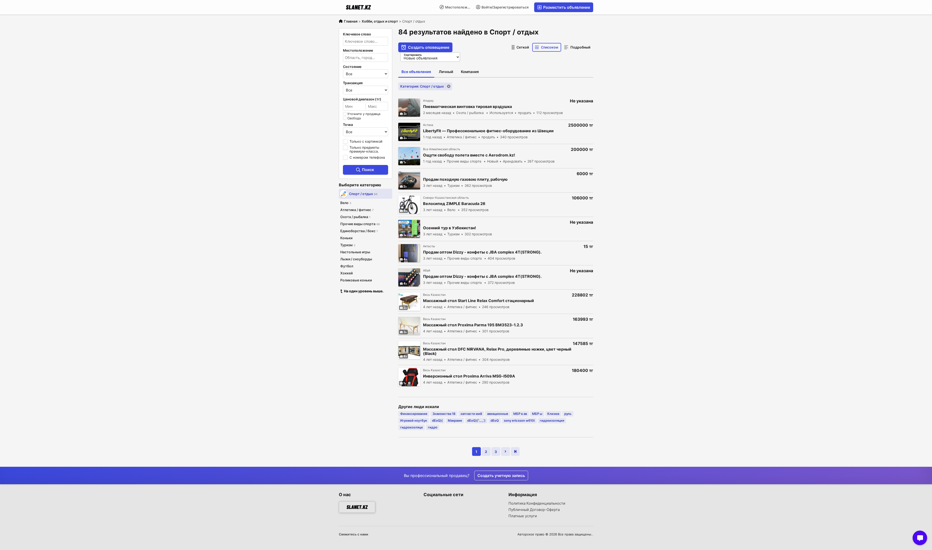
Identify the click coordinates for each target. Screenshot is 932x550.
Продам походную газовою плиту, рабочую (465, 179)
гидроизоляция (552, 420)
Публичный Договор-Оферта (534, 510)
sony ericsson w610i (519, 420)
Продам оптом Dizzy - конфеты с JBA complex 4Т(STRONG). (482, 252)
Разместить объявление (566, 7)
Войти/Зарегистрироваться (505, 7)
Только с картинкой (366, 141)
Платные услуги (522, 516)
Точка (348, 125)
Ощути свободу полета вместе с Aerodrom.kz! (469, 155)
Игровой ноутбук (413, 420)
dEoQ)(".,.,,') (476, 420)
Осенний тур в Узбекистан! (449, 228)
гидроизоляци (411, 427)
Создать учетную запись (501, 475)
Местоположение (458, 7)
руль (568, 414)
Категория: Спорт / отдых (422, 86)
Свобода (354, 118)
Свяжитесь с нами (353, 534)
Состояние (352, 67)
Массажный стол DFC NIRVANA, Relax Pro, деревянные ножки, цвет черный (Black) (497, 351)
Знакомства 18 (444, 414)
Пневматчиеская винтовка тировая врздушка (467, 106)
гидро (432, 427)
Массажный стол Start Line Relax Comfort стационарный (478, 300)
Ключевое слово (357, 34)
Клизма (553, 414)
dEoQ (495, 420)
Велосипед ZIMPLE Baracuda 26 (454, 203)
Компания (470, 71)
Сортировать (413, 55)
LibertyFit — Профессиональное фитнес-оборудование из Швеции (488, 131)
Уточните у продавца (363, 113)
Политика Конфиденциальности (536, 503)
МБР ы (537, 414)
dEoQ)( (437, 420)
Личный (446, 71)
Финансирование (413, 414)
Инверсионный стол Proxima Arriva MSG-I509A (469, 376)
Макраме (455, 420)
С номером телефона (367, 157)
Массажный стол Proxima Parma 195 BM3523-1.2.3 (473, 325)
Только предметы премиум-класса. (364, 149)
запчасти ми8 (471, 414)
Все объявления (416, 71)
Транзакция (353, 83)
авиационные (497, 414)
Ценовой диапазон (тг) (362, 99)
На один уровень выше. (363, 291)
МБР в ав (520, 414)
